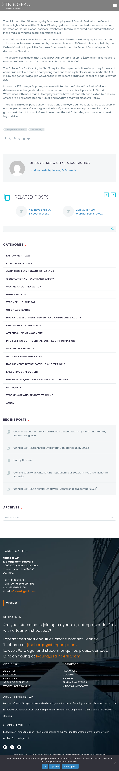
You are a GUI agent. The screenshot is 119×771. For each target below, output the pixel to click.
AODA (10, 402)
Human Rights (16, 294)
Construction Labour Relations (30, 271)
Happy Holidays (22, 460)
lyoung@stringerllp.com (58, 656)
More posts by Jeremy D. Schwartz (55, 170)
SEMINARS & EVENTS (75, 682)
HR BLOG (68, 678)
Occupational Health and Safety (30, 279)
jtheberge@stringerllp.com (52, 644)
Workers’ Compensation (24, 286)
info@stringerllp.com (23, 591)
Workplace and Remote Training (29, 395)
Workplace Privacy (20, 348)
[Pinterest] (14, 138)
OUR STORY (10, 678)
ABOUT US (9, 670)
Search (112, 229)
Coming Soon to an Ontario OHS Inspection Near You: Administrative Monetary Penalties (60, 474)
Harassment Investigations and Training (36, 364)
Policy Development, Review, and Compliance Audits (44, 317)
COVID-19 (68, 674)
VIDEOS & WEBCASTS (75, 686)
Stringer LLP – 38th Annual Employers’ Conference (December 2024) (55, 489)
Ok (45, 766)
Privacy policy (70, 766)
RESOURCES (70, 670)
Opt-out (55, 766)
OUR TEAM (9, 674)
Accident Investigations (24, 356)
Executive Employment (22, 371)
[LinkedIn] (24, 138)
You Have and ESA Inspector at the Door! (40, 213)
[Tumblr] (19, 138)
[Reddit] (28, 138)
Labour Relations (19, 263)
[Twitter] (10, 138)
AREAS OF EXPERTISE (15, 682)
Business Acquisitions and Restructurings (37, 379)
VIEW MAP (11, 603)
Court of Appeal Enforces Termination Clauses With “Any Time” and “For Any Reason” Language (59, 433)
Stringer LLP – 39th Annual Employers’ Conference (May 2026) (51, 448)
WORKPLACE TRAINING (17, 686)
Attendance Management (24, 333)
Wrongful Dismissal (21, 302)
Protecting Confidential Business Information (40, 341)
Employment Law (15, 129)
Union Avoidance (18, 310)
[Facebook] (5, 138)
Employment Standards (23, 325)
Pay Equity (37, 129)
